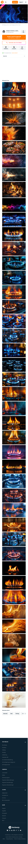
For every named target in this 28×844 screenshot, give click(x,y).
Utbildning (4, 754)
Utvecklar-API (5, 756)
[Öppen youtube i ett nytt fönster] (20, 829)
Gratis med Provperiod (14, 37)
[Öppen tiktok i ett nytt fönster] (15, 829)
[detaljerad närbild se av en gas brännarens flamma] (13, 393)
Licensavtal (4, 772)
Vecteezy (4, 746)
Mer (3, 819)
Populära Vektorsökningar (8, 779)
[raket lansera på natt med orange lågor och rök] (13, 103)
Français (4, 817)
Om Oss (4, 797)
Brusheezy (4, 744)
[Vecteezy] (2, 2)
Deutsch (4, 815)
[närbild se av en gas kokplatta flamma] (13, 233)
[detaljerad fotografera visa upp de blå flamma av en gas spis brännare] (13, 219)
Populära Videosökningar (8, 784)
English (4, 807)
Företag (4, 751)
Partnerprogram (6, 777)
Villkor (9, 838)
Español (4, 810)
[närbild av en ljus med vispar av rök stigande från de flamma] (13, 640)
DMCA (3, 774)
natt (11, 713)
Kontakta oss (5, 794)
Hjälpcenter (4, 792)
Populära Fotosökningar (7, 781)
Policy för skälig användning (13, 839)
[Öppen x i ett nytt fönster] (17, 829)
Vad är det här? (15, 52)
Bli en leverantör (6, 799)
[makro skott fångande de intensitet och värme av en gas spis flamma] (13, 88)
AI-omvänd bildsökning (7, 759)
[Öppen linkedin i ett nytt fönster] (11, 829)
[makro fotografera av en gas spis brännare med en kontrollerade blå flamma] (13, 262)
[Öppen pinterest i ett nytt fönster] (13, 829)
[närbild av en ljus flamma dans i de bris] (13, 611)
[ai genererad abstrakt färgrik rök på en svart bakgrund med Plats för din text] (13, 204)
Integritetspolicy (15, 838)
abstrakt (5, 713)
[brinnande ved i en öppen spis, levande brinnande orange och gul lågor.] (13, 189)
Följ (23, 32)
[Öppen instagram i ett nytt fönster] (9, 829)
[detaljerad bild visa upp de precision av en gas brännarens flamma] (13, 437)
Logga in (21, 2)
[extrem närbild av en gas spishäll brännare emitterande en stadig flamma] (13, 292)
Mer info (5, 55)
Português (4, 812)
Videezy (4, 749)
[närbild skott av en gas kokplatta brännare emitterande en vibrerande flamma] (13, 248)
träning (17, 713)
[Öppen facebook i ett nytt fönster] (7, 829)
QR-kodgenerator (6, 764)
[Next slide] (22, 713)
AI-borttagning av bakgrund (8, 761)
